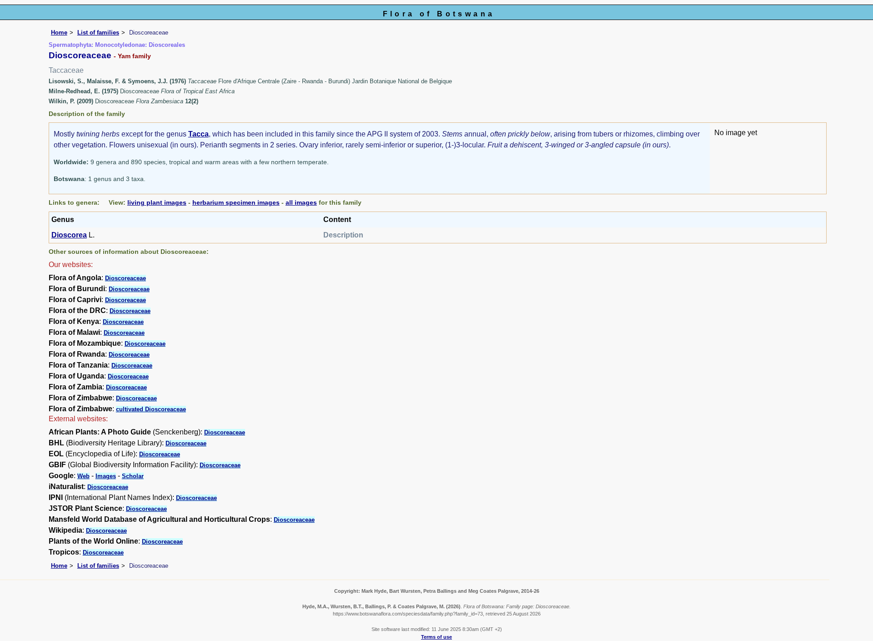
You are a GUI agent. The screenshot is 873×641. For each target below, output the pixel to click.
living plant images (156, 202)
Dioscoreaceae (125, 278)
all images (301, 202)
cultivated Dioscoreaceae (151, 409)
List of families (98, 32)
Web (83, 476)
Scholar (133, 476)
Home (59, 32)
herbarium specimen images (236, 202)
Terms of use (436, 637)
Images (105, 476)
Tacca (198, 134)
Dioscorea (69, 235)
